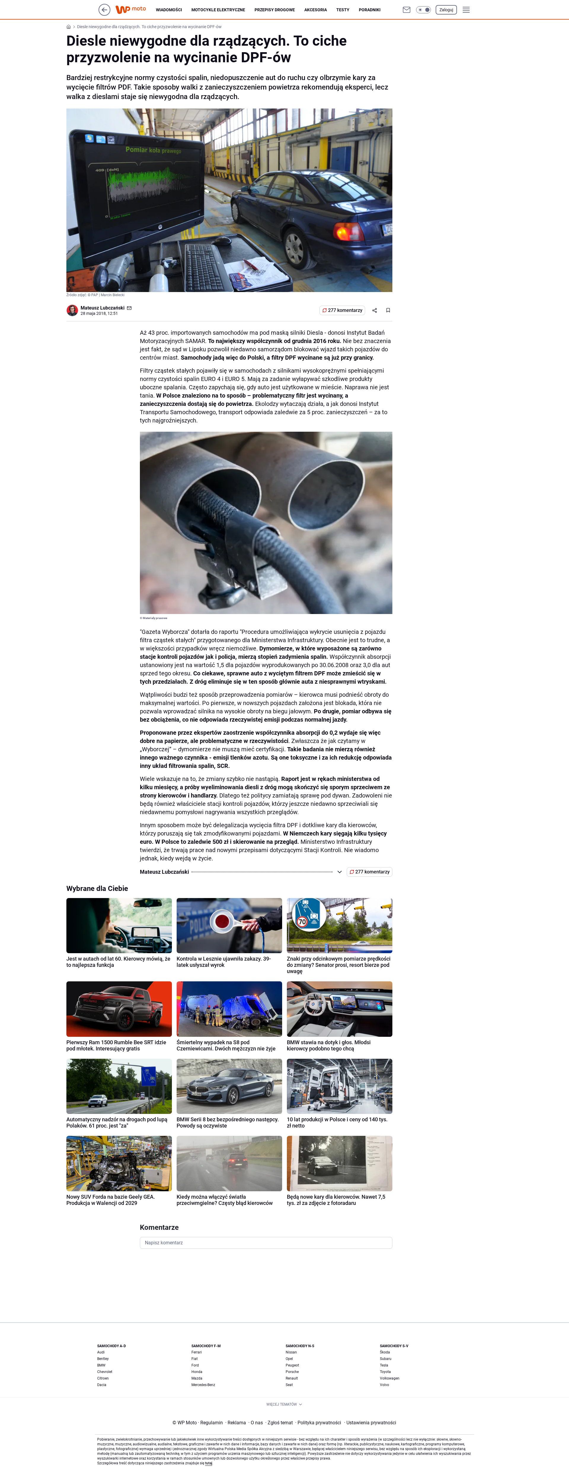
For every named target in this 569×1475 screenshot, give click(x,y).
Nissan (291, 1352)
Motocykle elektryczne (218, 9)
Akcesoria (315, 9)
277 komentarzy (345, 310)
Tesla (384, 1365)
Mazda (196, 1378)
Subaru (385, 1359)
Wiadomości (169, 9)
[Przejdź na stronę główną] (104, 14)
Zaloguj (446, 9)
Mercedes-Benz (203, 1385)
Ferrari (196, 1352)
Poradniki (370, 9)
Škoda (385, 1352)
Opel (289, 1359)
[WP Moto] (135, 10)
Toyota (385, 1372)
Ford (195, 1365)
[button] (423, 9)
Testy (342, 9)
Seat (289, 1385)
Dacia (101, 1385)
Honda (196, 1372)
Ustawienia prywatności (370, 1422)
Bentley (103, 1359)
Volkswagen (389, 1378)
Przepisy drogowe (275, 9)
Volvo (384, 1385)
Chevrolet (104, 1372)
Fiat (194, 1359)
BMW (101, 1365)
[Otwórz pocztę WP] (406, 10)
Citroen (103, 1378)
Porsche (292, 1372)
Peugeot (292, 1365)
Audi (101, 1352)
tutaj (208, 1463)
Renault (292, 1378)
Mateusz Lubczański (102, 308)
